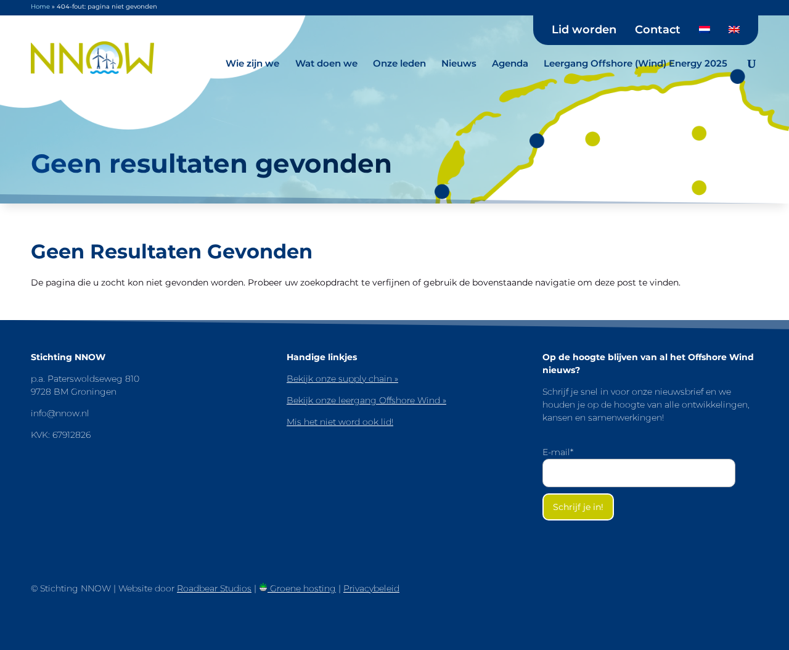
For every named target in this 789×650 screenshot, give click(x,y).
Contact (658, 30)
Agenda (510, 63)
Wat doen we (326, 63)
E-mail (557, 452)
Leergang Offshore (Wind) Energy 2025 (635, 63)
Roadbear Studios (214, 588)
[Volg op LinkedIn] (742, 598)
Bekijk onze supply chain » (342, 378)
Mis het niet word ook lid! (340, 421)
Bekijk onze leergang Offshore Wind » (366, 400)
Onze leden (399, 63)
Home (40, 6)
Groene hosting (302, 588)
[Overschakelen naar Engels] (734, 34)
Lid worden (584, 30)
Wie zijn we (252, 63)
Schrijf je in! (578, 506)
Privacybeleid (371, 588)
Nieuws (458, 63)
